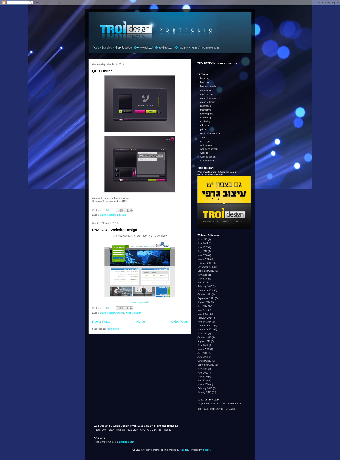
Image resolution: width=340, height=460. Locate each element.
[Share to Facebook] (128, 210)
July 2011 (202, 353)
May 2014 (202, 310)
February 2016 (204, 263)
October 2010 (204, 361)
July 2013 (202, 333)
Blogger (206, 449)
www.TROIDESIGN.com (210, 174)
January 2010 (204, 392)
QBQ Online (102, 71)
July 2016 (202, 251)
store (202, 137)
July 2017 (202, 239)
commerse (205, 90)
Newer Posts (101, 321)
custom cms (206, 94)
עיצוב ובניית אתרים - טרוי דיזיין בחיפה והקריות (219, 403)
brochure (204, 82)
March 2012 (203, 349)
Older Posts (179, 321)
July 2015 (202, 274)
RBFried (184, 449)
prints (203, 129)
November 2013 (205, 329)
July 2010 (202, 368)
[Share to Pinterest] (131, 210)
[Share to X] (124, 210)
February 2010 (204, 388)
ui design (121, 215)
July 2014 (202, 306)
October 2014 (204, 294)
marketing (205, 121)
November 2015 (205, 267)
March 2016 (203, 259)
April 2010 (202, 380)
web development (209, 149)
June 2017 (202, 243)
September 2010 (205, 364)
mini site (204, 125)
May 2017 (202, 247)
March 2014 (203, 314)
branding (204, 78)
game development (210, 98)
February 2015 (204, 286)
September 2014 (205, 298)
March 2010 (203, 384)
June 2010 (202, 372)
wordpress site (207, 160)
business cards (208, 86)
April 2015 (202, 282)
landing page (206, 113)
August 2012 (203, 341)
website (120, 313)
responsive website (210, 133)
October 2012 (204, 337)
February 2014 (204, 317)
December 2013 (205, 325)
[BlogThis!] (121, 210)
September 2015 (205, 271)
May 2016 (202, 255)
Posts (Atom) (113, 328)
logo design (206, 117)
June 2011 (202, 357)
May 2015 (202, 278)
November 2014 (205, 290)
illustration (205, 106)
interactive (205, 109)
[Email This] (118, 210)
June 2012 (202, 345)
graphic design (107, 215)
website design (133, 313)
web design (206, 145)
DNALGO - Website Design (114, 230)
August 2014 (203, 302)
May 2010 (202, 376)
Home (140, 321)
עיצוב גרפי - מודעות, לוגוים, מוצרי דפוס (216, 409)
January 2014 (204, 321)
